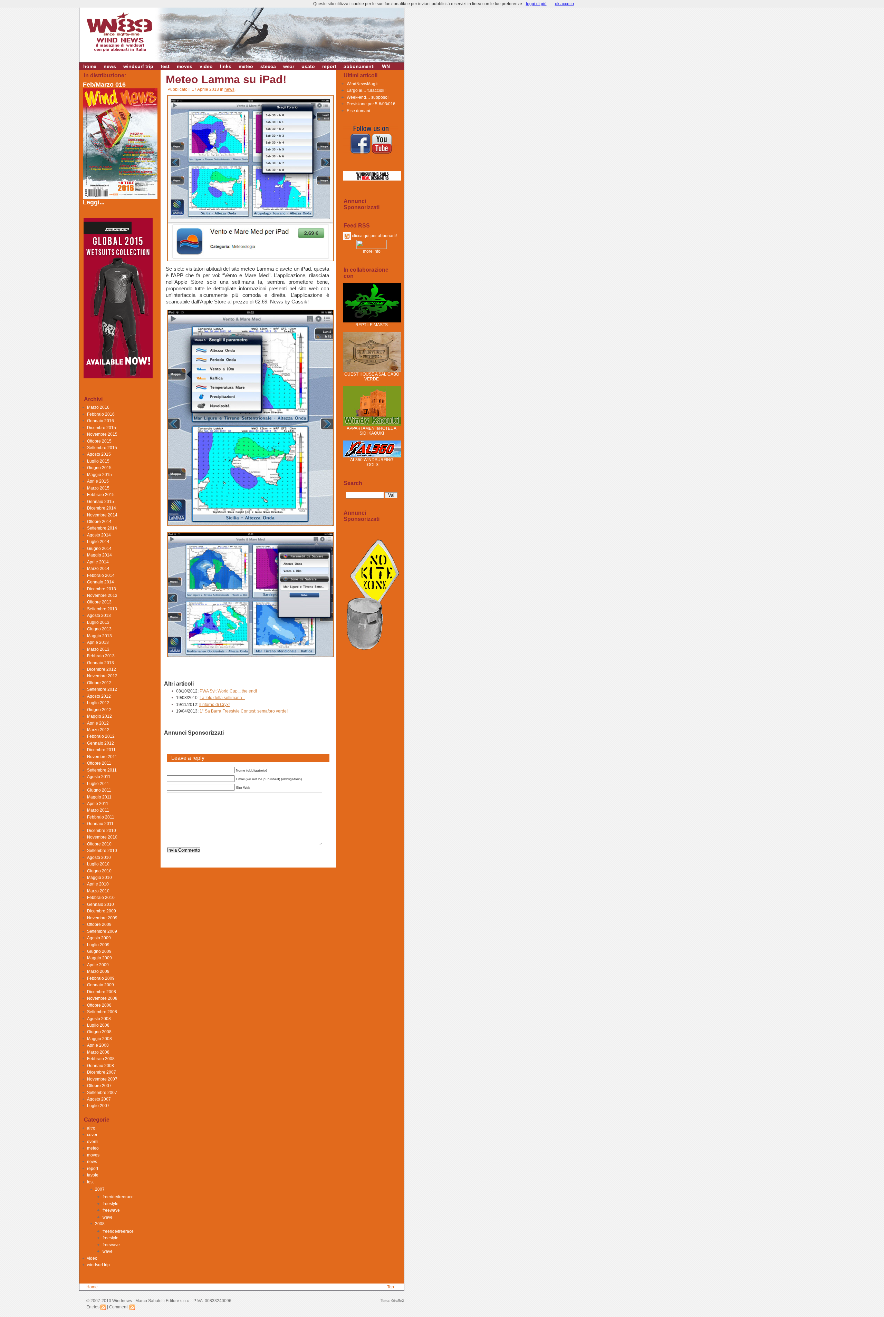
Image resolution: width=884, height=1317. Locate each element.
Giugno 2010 (99, 871)
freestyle (110, 1203)
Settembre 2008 (102, 1011)
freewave (111, 1210)
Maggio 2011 (99, 797)
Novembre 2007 (102, 1079)
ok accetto (564, 3)
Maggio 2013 (99, 635)
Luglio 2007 (98, 1105)
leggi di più (536, 3)
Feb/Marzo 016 (104, 84)
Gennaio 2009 (100, 984)
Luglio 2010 (98, 864)
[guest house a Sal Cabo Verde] (372, 370)
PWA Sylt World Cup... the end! (228, 691)
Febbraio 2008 (101, 1058)
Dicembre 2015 (101, 427)
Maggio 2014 (99, 555)
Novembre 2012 (102, 676)
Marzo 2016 (98, 407)
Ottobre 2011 (99, 763)
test (165, 66)
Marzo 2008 (98, 1052)
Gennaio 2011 (100, 823)
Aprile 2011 (97, 803)
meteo (246, 66)
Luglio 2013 (98, 622)
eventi (92, 1141)
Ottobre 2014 (99, 521)
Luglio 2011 (98, 783)
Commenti (119, 1307)
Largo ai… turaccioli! (366, 90)
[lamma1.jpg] (250, 657)
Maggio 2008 (99, 1038)
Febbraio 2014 (101, 575)
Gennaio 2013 (100, 662)
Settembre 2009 (102, 931)
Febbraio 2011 (100, 817)
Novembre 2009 (102, 918)
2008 (100, 1223)
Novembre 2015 (102, 434)
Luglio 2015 (98, 461)
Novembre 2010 (102, 837)
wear (288, 66)
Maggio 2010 (99, 877)
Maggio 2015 (99, 474)
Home (92, 1287)
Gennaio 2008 (100, 1065)
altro (91, 1128)
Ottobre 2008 (99, 1005)
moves (184, 66)
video (206, 66)
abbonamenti (359, 66)
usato (308, 66)
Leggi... (94, 202)
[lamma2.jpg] (250, 526)
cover (92, 1134)
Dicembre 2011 (101, 749)
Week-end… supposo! (367, 97)
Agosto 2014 (99, 535)
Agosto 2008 (99, 1018)
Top (390, 1287)
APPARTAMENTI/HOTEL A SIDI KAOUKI (371, 431)
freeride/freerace (118, 1196)
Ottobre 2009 (99, 924)
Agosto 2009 (99, 938)
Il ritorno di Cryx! (214, 704)
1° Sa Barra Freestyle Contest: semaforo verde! (244, 711)
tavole (92, 1175)
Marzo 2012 (98, 729)
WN (386, 66)
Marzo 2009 (98, 971)
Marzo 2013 (98, 649)
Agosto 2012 (99, 696)
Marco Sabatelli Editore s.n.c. (162, 1300)
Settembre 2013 (102, 609)
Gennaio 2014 (100, 582)
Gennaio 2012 (100, 743)
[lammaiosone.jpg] (250, 261)
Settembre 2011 (102, 770)
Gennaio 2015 (100, 501)
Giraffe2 (397, 1301)
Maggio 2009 (99, 958)
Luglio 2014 (98, 541)
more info (372, 251)
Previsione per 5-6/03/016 (371, 103)
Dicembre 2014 (101, 508)
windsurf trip (138, 66)
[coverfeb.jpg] (121, 196)
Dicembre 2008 (101, 991)
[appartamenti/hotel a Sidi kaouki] (372, 424)
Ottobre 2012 (99, 682)
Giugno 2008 (99, 1031)
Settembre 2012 (102, 689)
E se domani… (360, 110)
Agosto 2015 (99, 454)
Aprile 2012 (98, 723)
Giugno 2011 (99, 790)
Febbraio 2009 (101, 978)
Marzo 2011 (98, 810)
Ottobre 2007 (99, 1085)
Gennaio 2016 (100, 420)
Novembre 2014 (102, 515)
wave (108, 1217)
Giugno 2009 (99, 951)
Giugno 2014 (99, 548)
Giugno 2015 (99, 467)
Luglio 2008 (98, 1025)
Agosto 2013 (99, 615)
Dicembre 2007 (101, 1072)
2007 (100, 1189)
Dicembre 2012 (101, 669)
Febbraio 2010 (101, 897)
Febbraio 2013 (101, 655)
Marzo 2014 (98, 568)
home (89, 66)
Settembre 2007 (102, 1092)
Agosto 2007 (99, 1099)
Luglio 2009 (98, 944)
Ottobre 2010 (99, 844)
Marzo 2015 (98, 488)
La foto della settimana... (222, 697)
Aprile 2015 (98, 481)
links (225, 66)
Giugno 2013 (99, 629)
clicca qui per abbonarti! (374, 235)
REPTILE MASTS (371, 324)
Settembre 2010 (102, 850)
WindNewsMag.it (362, 83)
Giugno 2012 (99, 709)
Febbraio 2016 (101, 414)
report (329, 66)
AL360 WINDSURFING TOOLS (371, 462)
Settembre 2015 (102, 447)
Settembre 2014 (102, 528)
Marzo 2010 (98, 891)
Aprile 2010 (98, 884)
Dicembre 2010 (101, 830)
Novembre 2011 (102, 756)
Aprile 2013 (98, 642)
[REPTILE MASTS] (372, 321)
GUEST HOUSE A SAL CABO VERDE (371, 376)
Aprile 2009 (98, 964)
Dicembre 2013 (101, 589)
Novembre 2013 (102, 595)
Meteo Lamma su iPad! (226, 79)
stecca (268, 66)
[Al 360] (372, 456)
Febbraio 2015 (101, 494)
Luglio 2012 (98, 702)
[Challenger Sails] (372, 179)
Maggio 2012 (99, 716)
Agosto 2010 (99, 857)
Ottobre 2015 (99, 441)
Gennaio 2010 (100, 904)
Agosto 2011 (98, 776)
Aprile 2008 (98, 1045)
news (110, 66)
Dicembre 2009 (101, 911)
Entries (93, 1307)
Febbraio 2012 (101, 736)
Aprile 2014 (98, 562)
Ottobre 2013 (99, 602)
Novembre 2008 (102, 998)
